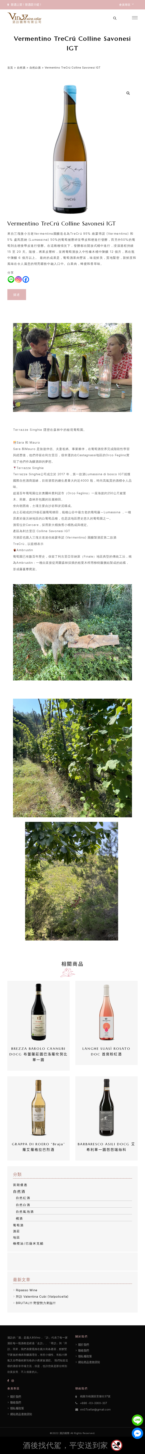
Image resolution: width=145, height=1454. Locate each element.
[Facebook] (25, 279)
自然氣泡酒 (25, 1211)
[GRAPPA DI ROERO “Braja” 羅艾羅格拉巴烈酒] (38, 1107)
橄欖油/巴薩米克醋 (28, 1243)
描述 (16, 294)
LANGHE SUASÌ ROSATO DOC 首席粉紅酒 (107, 1051)
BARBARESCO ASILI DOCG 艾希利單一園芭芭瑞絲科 (106, 1147)
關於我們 (83, 1344)
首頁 (10, 67)
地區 (16, 1237)
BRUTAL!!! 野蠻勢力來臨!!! (36, 1303)
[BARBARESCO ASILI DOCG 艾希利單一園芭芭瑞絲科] (106, 1107)
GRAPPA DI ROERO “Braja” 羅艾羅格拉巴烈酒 (40, 1147)
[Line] (11, 279)
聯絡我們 (83, 1350)
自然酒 (21, 67)
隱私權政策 (85, 1356)
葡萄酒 (18, 1225)
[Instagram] (18, 279)
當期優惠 (20, 1185)
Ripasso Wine (26, 1290)
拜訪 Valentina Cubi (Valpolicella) (42, 1296)
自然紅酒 (23, 1198)
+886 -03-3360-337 (93, 1403)
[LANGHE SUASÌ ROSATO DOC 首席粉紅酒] (106, 1012)
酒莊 (16, 1231)
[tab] (16, 294)
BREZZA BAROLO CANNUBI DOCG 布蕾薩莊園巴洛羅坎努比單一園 (38, 1054)
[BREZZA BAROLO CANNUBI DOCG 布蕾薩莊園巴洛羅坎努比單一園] (38, 1012)
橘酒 (19, 1218)
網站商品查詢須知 (89, 1362)
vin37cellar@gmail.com (95, 1409)
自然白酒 (35, 67)
